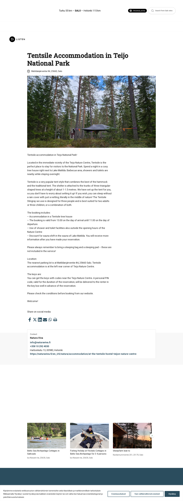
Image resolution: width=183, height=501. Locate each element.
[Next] (151, 435)
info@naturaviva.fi (40, 342)
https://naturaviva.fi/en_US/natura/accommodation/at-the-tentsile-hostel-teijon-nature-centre (83, 353)
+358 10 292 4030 (39, 346)
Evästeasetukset (118, 494)
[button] (162, 10)
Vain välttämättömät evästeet (147, 494)
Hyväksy (172, 494)
